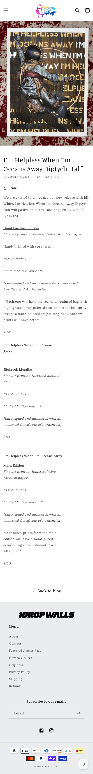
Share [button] (13, 188)
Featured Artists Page (25, 650)
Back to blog (49, 591)
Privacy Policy (19, 672)
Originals (16, 665)
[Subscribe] (79, 713)
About (14, 636)
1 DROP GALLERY (50, 767)
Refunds (15, 686)
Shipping (15, 679)
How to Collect (20, 658)
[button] (6, 10)
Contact (15, 643)
